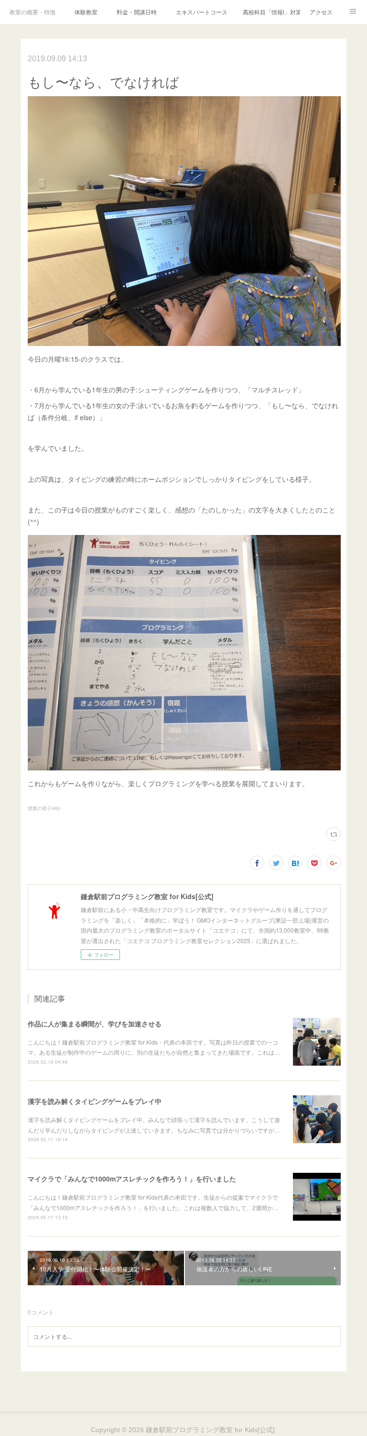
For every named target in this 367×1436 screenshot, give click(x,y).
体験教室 (86, 12)
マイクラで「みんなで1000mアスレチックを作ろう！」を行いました (132, 1178)
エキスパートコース (201, 12)
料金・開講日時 (137, 12)
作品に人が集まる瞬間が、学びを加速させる (95, 1023)
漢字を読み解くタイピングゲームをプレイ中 (95, 1101)
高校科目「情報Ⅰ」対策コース (271, 12)
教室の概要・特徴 (32, 12)
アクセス (321, 12)
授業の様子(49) (44, 808)
